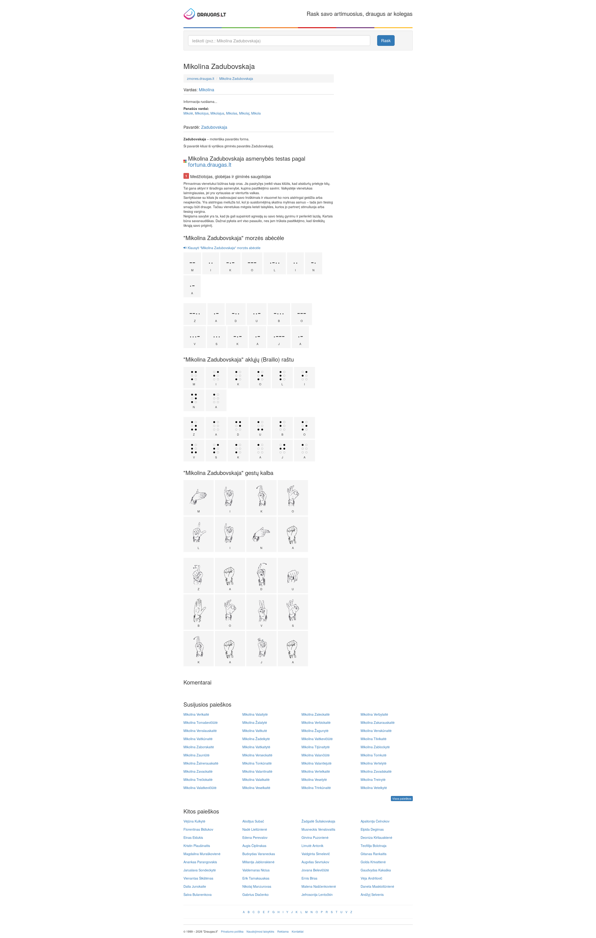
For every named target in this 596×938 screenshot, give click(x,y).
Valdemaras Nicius (256, 870)
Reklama (283, 931)
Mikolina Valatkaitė (256, 779)
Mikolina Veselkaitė (256, 787)
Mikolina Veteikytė (374, 787)
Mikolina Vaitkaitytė (256, 747)
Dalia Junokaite (194, 886)
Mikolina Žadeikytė (256, 738)
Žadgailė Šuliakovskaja (318, 821)
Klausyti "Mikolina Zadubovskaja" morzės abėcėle (224, 247)
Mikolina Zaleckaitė (315, 714)
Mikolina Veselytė (314, 779)
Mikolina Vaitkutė (254, 730)
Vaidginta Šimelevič (315, 853)
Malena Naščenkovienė (318, 886)
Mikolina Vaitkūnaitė (198, 738)
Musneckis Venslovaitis (318, 829)
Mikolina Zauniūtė (196, 755)
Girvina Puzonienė (314, 837)
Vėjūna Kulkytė (194, 821)
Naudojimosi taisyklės (260, 931)
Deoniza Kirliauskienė (376, 837)
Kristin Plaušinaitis (196, 845)
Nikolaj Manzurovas (256, 886)
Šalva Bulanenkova (197, 894)
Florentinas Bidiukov (198, 829)
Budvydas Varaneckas (258, 853)
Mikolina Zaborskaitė (198, 747)
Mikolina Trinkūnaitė (316, 787)
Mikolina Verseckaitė (257, 755)
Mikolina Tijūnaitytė (315, 747)
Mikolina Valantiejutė (316, 763)
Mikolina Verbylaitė (374, 714)
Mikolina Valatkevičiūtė (200, 787)
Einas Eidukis (193, 837)
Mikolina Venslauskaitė (200, 730)
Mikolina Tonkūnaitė (257, 763)
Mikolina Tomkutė (373, 755)
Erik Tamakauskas (255, 878)
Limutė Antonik (312, 845)
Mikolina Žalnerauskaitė (200, 763)
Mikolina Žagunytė (314, 730)
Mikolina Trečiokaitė (198, 779)
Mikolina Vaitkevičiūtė (317, 738)
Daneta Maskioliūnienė (377, 886)
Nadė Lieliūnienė (254, 829)
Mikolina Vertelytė (373, 763)
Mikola (256, 113)
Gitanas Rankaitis (373, 853)
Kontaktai (298, 931)
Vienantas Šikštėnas (198, 878)
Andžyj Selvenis (372, 894)
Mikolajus (217, 113)
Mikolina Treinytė (373, 779)
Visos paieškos (401, 798)
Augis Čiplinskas (254, 845)
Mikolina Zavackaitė (198, 771)
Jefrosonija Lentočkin (317, 894)
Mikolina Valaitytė (255, 714)
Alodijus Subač (253, 821)
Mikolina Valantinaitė (257, 771)
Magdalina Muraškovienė (201, 853)
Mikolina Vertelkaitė (315, 771)
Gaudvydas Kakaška (376, 870)
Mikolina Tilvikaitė (373, 738)
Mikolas (231, 113)
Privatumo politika (232, 931)
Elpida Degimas (372, 829)
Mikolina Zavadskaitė (376, 771)
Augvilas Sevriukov (315, 862)
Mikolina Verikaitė (196, 714)
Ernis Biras (309, 878)
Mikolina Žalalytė (254, 722)
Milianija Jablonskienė (258, 862)
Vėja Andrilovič (371, 878)
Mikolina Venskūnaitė (376, 730)
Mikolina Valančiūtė (315, 755)
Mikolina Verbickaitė (316, 722)
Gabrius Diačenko (255, 894)
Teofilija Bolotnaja (373, 845)
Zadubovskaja (214, 127)
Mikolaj (244, 113)
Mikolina (206, 89)
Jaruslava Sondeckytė (199, 870)
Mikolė (188, 113)
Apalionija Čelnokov (375, 821)
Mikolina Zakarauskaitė (378, 722)
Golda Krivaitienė (373, 862)
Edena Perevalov (255, 837)
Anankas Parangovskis (200, 862)
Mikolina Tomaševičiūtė (200, 722)
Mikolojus (202, 113)
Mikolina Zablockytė (375, 747)
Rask (386, 40)
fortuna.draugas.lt (209, 164)
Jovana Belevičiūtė (315, 870)
